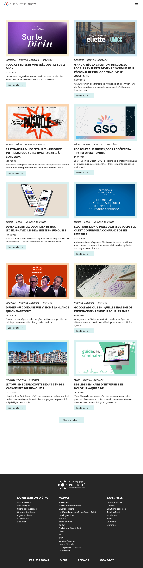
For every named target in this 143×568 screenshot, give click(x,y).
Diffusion (111, 521)
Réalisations (39, 560)
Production (112, 515)
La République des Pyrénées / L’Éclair (77, 512)
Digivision (22, 521)
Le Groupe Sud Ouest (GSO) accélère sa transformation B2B (102, 151)
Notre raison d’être (32, 497)
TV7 (61, 534)
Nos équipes (23, 505)
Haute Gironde (66, 544)
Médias (64, 497)
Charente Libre (66, 508)
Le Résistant (65, 550)
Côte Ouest (23, 518)
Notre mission (24, 502)
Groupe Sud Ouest (26, 512)
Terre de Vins (65, 521)
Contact (107, 560)
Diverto (62, 531)
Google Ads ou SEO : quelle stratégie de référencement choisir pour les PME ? (103, 309)
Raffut (62, 524)
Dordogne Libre (66, 515)
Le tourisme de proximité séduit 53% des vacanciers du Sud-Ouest (35, 386)
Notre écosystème (27, 508)
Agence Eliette (24, 515)
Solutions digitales (116, 508)
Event (110, 518)
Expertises (115, 497)
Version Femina (67, 540)
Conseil (111, 505)
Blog (63, 560)
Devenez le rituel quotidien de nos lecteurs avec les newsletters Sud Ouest (36, 228)
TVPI (61, 537)
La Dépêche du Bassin (70, 547)
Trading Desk (113, 512)
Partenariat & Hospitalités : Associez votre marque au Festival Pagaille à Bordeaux (34, 153)
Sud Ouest (64, 502)
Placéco (63, 518)
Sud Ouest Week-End (70, 528)
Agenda (84, 560)
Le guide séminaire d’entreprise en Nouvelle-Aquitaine (98, 386)
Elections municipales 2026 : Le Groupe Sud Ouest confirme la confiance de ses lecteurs (105, 230)
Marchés (111, 524)
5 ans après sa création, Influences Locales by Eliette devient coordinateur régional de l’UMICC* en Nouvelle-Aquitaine (104, 70)
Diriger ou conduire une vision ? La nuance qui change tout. (37, 309)
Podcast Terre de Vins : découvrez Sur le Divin (35, 66)
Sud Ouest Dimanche (70, 505)
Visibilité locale (114, 502)
